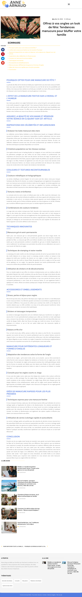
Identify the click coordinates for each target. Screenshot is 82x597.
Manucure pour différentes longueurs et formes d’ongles (26, 65)
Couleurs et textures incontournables (20, 58)
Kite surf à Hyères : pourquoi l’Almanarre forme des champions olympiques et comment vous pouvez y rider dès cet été (28, 483)
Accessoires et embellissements (19, 63)
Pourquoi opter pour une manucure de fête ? (23, 48)
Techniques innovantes (16, 60)
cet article (45, 118)
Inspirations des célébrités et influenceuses (22, 56)
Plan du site (59, 595)
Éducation (25, 581)
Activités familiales (7, 581)
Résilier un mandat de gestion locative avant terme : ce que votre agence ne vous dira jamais (28, 468)
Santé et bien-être (7, 585)
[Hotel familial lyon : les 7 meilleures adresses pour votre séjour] (9, 527)
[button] (69, 4)
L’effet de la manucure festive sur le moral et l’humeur (25, 50)
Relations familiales (36, 581)
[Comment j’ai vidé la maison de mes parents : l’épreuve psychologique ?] (9, 513)
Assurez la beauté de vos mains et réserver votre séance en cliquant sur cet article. (32, 53)
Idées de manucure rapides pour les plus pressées (24, 67)
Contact (44, 595)
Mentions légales (51, 595)
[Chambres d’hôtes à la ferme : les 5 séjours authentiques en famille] (9, 499)
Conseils (17, 581)
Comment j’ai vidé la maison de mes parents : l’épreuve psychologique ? (29, 509)
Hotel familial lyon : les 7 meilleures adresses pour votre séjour (28, 523)
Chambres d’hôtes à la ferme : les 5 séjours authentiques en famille (28, 495)
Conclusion (12, 69)
